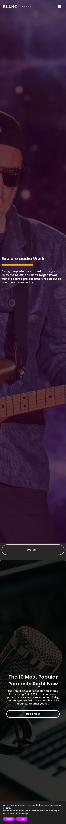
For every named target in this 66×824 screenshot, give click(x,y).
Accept (9, 819)
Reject (21, 819)
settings (24, 813)
